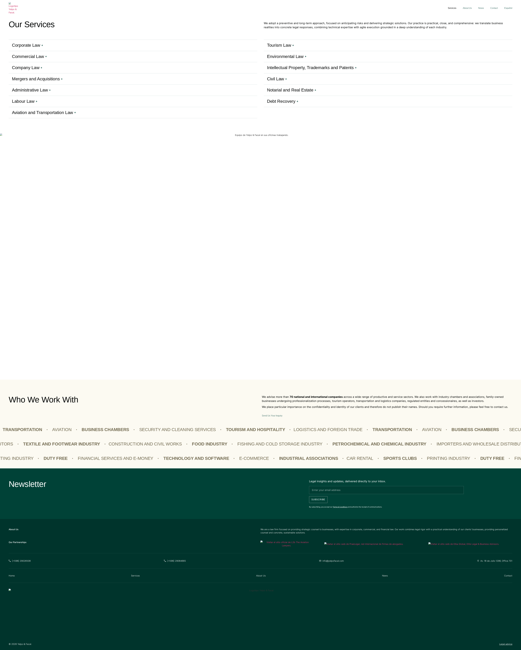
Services (452, 8)
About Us (467, 8)
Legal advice (505, 644)
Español (508, 8)
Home (12, 575)
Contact (494, 8)
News (481, 8)
